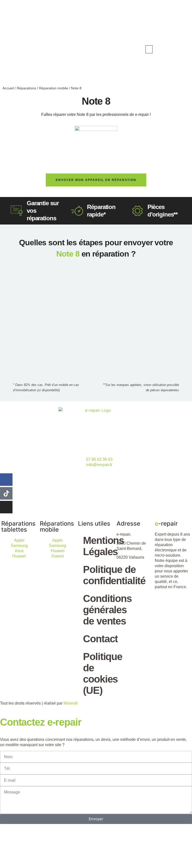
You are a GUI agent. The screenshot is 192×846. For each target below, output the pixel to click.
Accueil (8, 88)
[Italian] (181, 49)
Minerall (71, 703)
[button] (149, 49)
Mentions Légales (98, 546)
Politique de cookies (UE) (98, 673)
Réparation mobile (53, 88)
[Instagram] (6, 507)
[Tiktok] (6, 493)
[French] (176, 49)
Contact (98, 638)
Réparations (26, 88)
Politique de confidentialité (98, 575)
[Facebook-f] (6, 479)
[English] (171, 49)
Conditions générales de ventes (98, 609)
